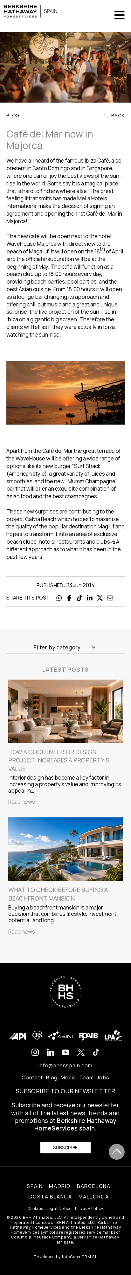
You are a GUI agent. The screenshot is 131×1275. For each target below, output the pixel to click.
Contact (32, 1077)
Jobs (103, 1077)
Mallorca (94, 1196)
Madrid (60, 1186)
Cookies (35, 1208)
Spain (35, 1186)
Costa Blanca (50, 1196)
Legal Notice (59, 1208)
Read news (21, 802)
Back (117, 115)
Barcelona (93, 1186)
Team (86, 1077)
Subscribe (65, 1147)
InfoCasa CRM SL (79, 1256)
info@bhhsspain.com (65, 1065)
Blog (52, 1077)
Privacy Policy (89, 1208)
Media (68, 1077)
